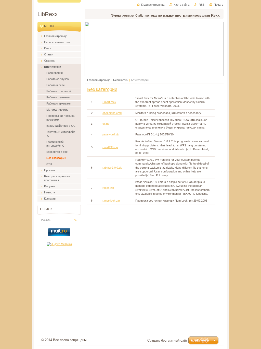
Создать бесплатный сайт (167, 340)
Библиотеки (120, 80)
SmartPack (109, 101)
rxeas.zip (108, 187)
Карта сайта (181, 4)
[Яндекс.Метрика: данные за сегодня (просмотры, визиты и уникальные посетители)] (59, 244)
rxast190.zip (110, 147)
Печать (218, 4)
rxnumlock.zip (111, 200)
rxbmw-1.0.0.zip (112, 167)
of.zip (105, 123)
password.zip (110, 134)
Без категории (102, 89)
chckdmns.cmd (112, 112)
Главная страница (98, 80)
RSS (201, 4)
